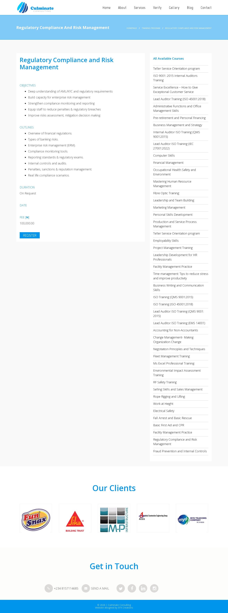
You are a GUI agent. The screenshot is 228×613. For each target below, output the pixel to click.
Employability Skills (166, 241)
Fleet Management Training (171, 356)
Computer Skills (164, 155)
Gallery (174, 7)
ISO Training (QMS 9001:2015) (173, 297)
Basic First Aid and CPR (168, 425)
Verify (157, 7)
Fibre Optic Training (166, 193)
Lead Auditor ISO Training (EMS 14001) (179, 323)
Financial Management (168, 163)
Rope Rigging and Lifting (169, 396)
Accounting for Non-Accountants (175, 330)
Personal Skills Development (172, 215)
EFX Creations (125, 607)
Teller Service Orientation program (176, 68)
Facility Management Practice (172, 267)
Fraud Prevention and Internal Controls (180, 451)
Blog (190, 7)
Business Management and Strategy (177, 125)
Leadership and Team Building (173, 200)
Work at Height (163, 404)
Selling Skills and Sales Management (177, 389)
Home (106, 7)
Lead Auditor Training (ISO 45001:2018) (179, 99)
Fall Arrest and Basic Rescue (172, 418)
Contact (206, 7)
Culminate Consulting (119, 605)
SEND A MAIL (99, 588)
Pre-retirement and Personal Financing (179, 118)
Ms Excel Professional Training (173, 363)
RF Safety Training (165, 382)
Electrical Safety (163, 411)
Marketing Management (169, 207)
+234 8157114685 (66, 588)
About (122, 7)
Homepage (132, 28)
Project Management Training (173, 248)
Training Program (151, 28)
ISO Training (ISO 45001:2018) (173, 304)
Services (140, 7)
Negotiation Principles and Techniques (179, 349)
